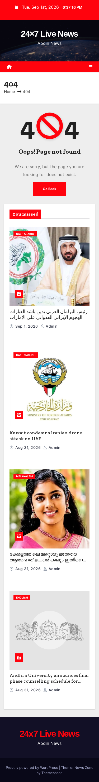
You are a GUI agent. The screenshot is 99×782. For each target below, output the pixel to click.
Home (9, 91)
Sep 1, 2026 (27, 326)
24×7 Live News (49, 33)
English (22, 597)
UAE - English (25, 355)
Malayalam (24, 476)
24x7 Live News (49, 733)
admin (51, 326)
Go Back (49, 189)
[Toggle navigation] (90, 66)
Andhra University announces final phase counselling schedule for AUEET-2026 (49, 681)
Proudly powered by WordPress (32, 767)
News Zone (83, 767)
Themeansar (51, 773)
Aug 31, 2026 (28, 447)
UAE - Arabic (25, 233)
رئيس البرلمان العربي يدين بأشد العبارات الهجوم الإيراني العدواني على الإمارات (49, 314)
